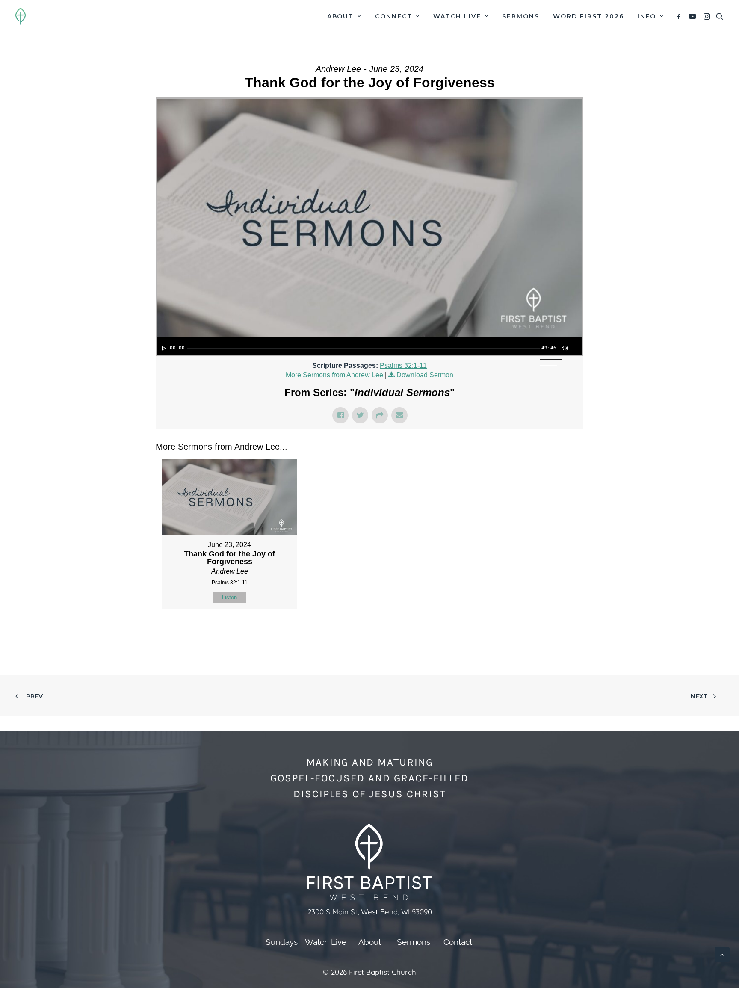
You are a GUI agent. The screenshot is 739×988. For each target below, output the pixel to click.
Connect (393, 16)
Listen (229, 597)
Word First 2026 (588, 16)
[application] (369, 346)
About (340, 16)
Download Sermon (424, 375)
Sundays (282, 942)
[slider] (363, 348)
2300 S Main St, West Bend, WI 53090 (369, 911)
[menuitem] (344, 16)
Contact (457, 942)
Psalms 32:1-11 (403, 365)
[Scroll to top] (722, 954)
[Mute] (564, 348)
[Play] (163, 348)
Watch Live (457, 16)
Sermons (520, 16)
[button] (680, 16)
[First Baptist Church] (20, 16)
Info (647, 16)
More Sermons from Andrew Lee (334, 375)
